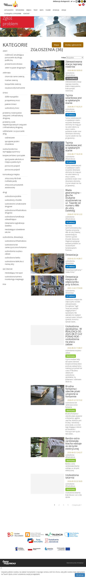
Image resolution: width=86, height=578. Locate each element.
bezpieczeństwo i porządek (14, 155)
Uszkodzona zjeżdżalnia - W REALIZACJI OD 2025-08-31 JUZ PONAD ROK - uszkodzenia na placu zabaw (73, 335)
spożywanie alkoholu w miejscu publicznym (14, 160)
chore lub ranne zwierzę (14, 76)
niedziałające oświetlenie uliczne (15, 230)
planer (48, 10)
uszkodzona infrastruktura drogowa (15, 211)
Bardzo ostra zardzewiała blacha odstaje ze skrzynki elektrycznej (73, 443)
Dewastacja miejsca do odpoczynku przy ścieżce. (72, 280)
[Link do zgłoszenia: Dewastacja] (47, 263)
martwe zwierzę (11, 80)
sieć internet (7, 269)
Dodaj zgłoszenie (73, 44)
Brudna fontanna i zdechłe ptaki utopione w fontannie (72, 391)
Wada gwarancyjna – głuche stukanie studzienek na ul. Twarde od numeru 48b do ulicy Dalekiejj (73, 200)
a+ (71, 1)
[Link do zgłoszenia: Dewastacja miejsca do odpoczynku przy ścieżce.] (47, 285)
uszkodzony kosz (12, 108)
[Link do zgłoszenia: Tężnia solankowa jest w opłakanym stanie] (47, 104)
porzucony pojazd (12, 165)
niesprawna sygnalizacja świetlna (14, 224)
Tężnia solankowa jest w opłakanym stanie (73, 99)
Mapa (56, 44)
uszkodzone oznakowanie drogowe (15, 205)
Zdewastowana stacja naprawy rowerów (73, 64)
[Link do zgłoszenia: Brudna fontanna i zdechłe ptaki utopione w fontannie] (47, 395)
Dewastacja (71, 254)
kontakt (26, 14)
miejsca (28, 10)
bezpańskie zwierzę (13, 84)
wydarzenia (20, 10)
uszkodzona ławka (12, 257)
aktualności (8, 10)
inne (4, 284)
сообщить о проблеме (12, 14)
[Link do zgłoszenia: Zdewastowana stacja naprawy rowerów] (47, 70)
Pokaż (63, 57)
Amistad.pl (80, 563)
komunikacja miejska (11, 174)
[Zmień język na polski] (79, 4)
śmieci (5, 92)
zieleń (5, 51)
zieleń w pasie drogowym (15, 67)
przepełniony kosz (12, 100)
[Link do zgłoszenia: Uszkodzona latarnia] (47, 484)
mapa (41, 10)
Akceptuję (79, 575)
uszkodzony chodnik (13, 200)
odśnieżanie (10, 137)
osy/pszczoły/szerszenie (15, 87)
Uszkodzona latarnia (72, 476)
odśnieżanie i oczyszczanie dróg (13, 132)
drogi (5, 192)
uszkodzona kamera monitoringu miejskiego (14, 277)
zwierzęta (6, 72)
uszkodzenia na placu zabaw (13, 252)
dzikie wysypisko (11, 96)
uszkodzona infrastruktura (15, 241)
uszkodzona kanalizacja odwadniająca (14, 217)
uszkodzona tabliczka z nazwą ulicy (14, 262)
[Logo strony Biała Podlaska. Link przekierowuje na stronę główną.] (11, 4)
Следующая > (77, 505)
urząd (63, 10)
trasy (36, 10)
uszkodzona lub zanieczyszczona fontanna (15, 246)
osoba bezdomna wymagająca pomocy (11, 150)
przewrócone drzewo (13, 64)
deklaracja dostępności (61, 1)
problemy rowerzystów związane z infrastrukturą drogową (13, 115)
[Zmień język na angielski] (83, 4)
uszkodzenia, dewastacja (13, 237)
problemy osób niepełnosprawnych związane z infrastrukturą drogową (15, 125)
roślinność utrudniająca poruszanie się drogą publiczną (14, 57)
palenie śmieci (10, 104)
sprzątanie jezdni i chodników (12, 142)
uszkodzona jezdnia (13, 196)
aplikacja (56, 10)
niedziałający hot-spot (14, 272)
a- (74, 1)
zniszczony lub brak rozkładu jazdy (13, 179)
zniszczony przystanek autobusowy (14, 186)
